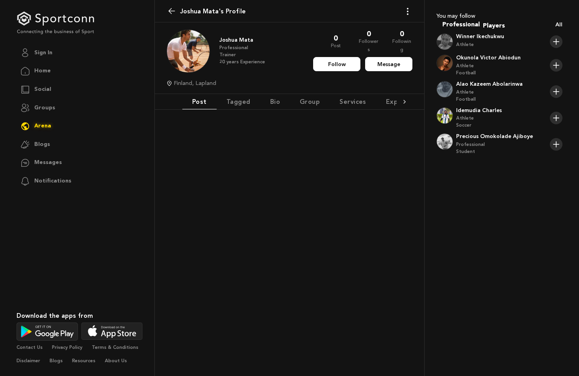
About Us (116, 360)
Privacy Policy (67, 347)
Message (388, 64)
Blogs (56, 360)
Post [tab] (199, 101)
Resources (83, 360)
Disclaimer (28, 360)
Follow (337, 64)
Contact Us (30, 347)
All (558, 24)
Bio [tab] (275, 101)
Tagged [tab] (238, 101)
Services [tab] (353, 101)
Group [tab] (310, 101)
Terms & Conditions (115, 347)
